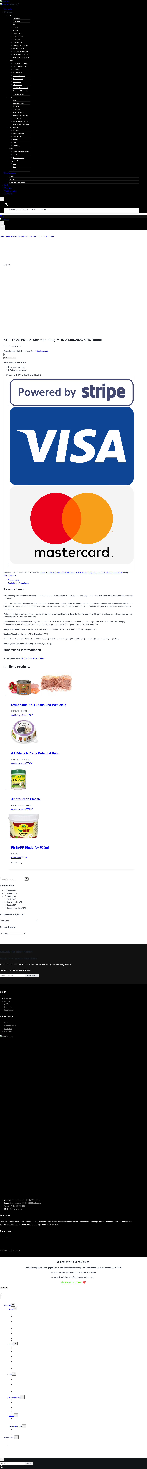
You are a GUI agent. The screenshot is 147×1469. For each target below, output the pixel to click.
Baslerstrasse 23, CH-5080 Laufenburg (25, 1203)
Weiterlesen (16, 858)
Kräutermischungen (19, 1423)
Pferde (11, 899)
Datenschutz (9, 1007)
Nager (15, 1434)
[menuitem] (8, 9)
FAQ (6, 1023)
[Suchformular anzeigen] (2, 199)
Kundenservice (9, 1438)
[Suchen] (27, 879)
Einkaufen (7, 1305)
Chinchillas (16, 1412)
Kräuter (11, 905)
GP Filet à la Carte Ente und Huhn (35, 753)
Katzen (84, 572)
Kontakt (7, 1001)
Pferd (10, 1374)
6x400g (41, 658)
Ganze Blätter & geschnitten (22, 1418)
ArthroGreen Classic (26, 799)
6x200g (24, 658)
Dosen (42, 572)
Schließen (4, 1287)
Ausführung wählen (18, 715)
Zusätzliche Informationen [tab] (18, 583)
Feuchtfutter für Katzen (65, 572)
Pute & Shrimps (9, 575)
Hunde (11, 893)
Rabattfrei (11, 890)
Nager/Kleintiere (14, 902)
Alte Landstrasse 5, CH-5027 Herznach (25, 1200)
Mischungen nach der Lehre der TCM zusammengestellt (32, 1340)
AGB (6, 1004)
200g (30, 658)
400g (35, 658)
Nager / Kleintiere (14, 1397)
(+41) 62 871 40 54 (18, 1206)
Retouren (8, 1029)
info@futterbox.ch (16, 1209)
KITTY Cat (101, 572)
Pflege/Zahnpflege (19, 1371)
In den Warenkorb (9, 358)
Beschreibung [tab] (13, 580)
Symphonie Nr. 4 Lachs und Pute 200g (38, 704)
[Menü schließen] (0, 1297)
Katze (78, 572)
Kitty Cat (91, 572)
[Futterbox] (5, 4)
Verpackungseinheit (12, 351)
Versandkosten (10, 1026)
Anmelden (7, 1455)
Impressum (8, 1010)
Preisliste (8, 1032)
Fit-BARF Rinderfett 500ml (30, 847)
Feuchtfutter (50, 572)
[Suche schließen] (2, 1459)
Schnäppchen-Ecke (114, 572)
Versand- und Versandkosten (18, 1445)
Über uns (8, 998)
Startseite (7, 1302)
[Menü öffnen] (2, 227)
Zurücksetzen (42, 351)
